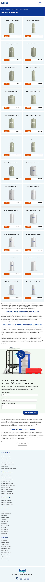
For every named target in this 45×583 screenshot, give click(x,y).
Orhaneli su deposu (5, 556)
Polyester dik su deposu (24, 9)
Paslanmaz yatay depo (6, 502)
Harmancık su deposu (6, 548)
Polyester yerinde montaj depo (8, 485)
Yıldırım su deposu (5, 544)
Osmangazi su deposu (6, 560)
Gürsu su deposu (5, 540)
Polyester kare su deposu (6, 479)
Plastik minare (4, 533)
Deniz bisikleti (4, 523)
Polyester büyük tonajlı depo (7, 489)
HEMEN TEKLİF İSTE (30, 413)
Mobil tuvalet (4, 515)
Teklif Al (6, 36)
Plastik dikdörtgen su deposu (7, 460)
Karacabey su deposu (6, 552)
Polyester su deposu (14, 9)
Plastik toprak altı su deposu (7, 464)
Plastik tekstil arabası (6, 513)
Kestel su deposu (5, 558)
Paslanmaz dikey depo (6, 500)
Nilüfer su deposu (5, 542)
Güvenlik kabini (4, 529)
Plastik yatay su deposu (6, 458)
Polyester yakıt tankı (5, 487)
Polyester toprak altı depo (7, 483)
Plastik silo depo (4, 466)
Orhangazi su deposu (6, 562)
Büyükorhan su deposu (6, 546)
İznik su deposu (4, 550)
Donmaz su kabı (4, 521)
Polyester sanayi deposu (6, 491)
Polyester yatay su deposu (7, 477)
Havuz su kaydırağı (5, 517)
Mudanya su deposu (5, 554)
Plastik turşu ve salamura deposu (8, 468)
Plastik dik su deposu (5, 456)
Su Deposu (8, 9)
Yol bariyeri (3, 519)
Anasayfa (3, 9)
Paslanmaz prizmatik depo (7, 504)
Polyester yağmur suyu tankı (7, 493)
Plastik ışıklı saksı (4, 531)
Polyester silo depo (5, 481)
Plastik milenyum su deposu (7, 462)
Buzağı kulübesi (4, 511)
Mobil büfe (3, 527)
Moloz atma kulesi (5, 525)
